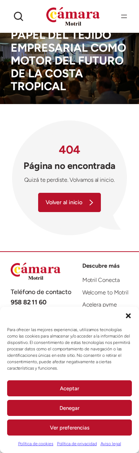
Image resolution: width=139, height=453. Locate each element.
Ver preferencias (69, 427)
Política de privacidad (77, 443)
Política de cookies (35, 443)
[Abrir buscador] (18, 16)
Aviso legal (111, 443)
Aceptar (69, 388)
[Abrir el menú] (124, 16)
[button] (128, 315)
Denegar (69, 408)
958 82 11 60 (29, 302)
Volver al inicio (64, 202)
